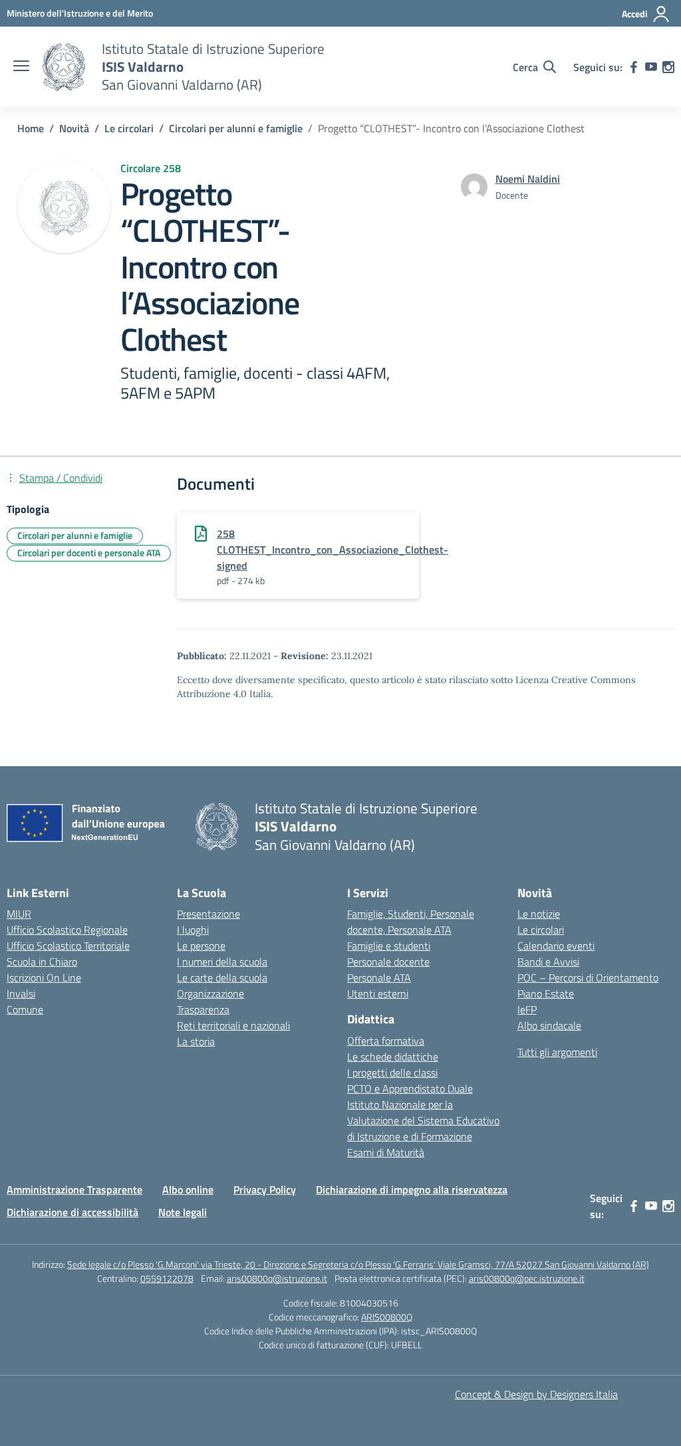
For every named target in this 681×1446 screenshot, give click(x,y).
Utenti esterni (377, 993)
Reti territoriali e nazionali (233, 1025)
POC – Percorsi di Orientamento (587, 977)
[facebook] (634, 67)
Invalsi (21, 993)
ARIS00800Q (386, 1317)
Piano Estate (545, 993)
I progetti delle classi (392, 1073)
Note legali (182, 1212)
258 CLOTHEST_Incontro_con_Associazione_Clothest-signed (332, 549)
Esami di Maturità (385, 1152)
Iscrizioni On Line (44, 977)
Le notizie (538, 914)
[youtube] (651, 67)
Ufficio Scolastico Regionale (67, 930)
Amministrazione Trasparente (74, 1189)
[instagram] (668, 67)
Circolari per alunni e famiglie (74, 535)
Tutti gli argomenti (557, 1052)
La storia (196, 1041)
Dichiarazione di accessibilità (72, 1212)
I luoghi (193, 930)
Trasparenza (203, 1009)
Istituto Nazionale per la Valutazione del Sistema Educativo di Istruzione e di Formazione (423, 1120)
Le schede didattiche (392, 1057)
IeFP (527, 1009)
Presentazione (208, 914)
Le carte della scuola (222, 977)
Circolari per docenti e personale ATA (88, 553)
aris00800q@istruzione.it (277, 1278)
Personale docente (388, 962)
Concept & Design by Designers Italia (536, 1394)
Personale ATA (379, 977)
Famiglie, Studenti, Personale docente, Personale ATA (410, 922)
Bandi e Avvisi (548, 962)
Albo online (187, 1189)
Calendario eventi (556, 946)
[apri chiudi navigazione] (21, 67)
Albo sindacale (549, 1025)
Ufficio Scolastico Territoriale (68, 946)
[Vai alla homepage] (64, 67)
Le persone (201, 946)
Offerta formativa (385, 1041)
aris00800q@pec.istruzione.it (527, 1278)
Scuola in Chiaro (42, 962)
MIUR (19, 914)
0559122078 (167, 1278)
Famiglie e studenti (388, 946)
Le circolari (540, 930)
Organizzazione (210, 993)
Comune (25, 1009)
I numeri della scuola (222, 962)
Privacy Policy (264, 1189)
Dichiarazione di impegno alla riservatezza (411, 1189)
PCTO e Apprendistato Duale (410, 1088)
